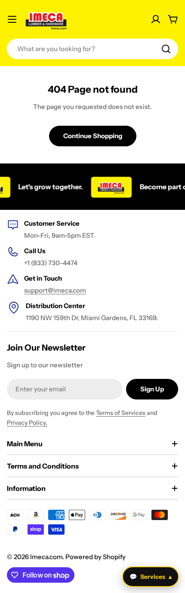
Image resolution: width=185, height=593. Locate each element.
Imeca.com (46, 557)
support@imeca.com (55, 290)
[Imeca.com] (109, 187)
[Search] (166, 49)
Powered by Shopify (95, 557)
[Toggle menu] (12, 19)
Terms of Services (120, 413)
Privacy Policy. (27, 423)
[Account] (156, 19)
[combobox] (92, 49)
